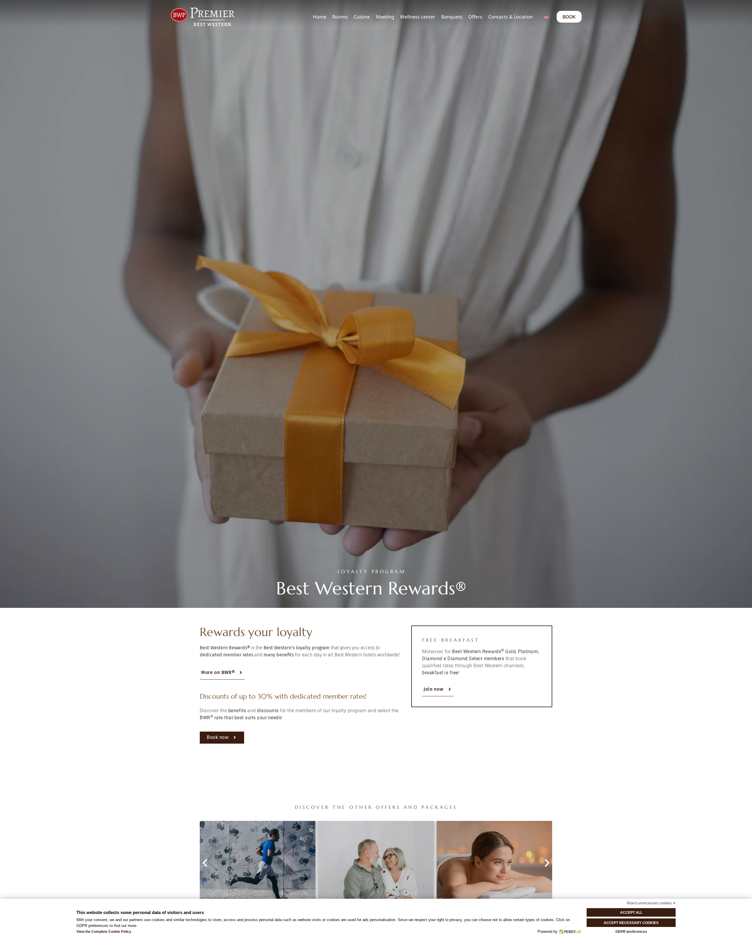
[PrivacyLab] (569, 932)
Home (319, 17)
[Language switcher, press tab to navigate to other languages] (546, 17)
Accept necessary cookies (631, 923)
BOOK (569, 17)
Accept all (631, 913)
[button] (205, 863)
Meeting (385, 17)
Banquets (451, 17)
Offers (475, 17)
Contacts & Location (510, 17)
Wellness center (417, 17)
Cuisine (362, 17)
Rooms (340, 17)
